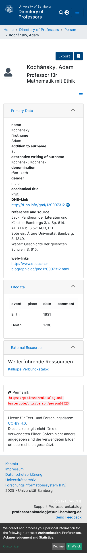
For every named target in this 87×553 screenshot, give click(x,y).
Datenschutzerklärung (23, 474)
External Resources (27, 347)
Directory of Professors (39, 29)
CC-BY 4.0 (17, 423)
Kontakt (11, 464)
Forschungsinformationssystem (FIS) (36, 485)
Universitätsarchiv (20, 480)
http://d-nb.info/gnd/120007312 (38, 205)
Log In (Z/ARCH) (67, 501)
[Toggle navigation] (77, 12)
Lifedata (18, 287)
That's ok (74, 546)
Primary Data (22, 110)
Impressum (14, 469)
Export (64, 56)
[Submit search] (61, 12)
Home (9, 29)
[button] (66, 12)
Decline (58, 546)
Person (70, 29)
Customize (11, 546)
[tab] (43, 111)
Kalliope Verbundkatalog (28, 369)
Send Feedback (69, 517)
